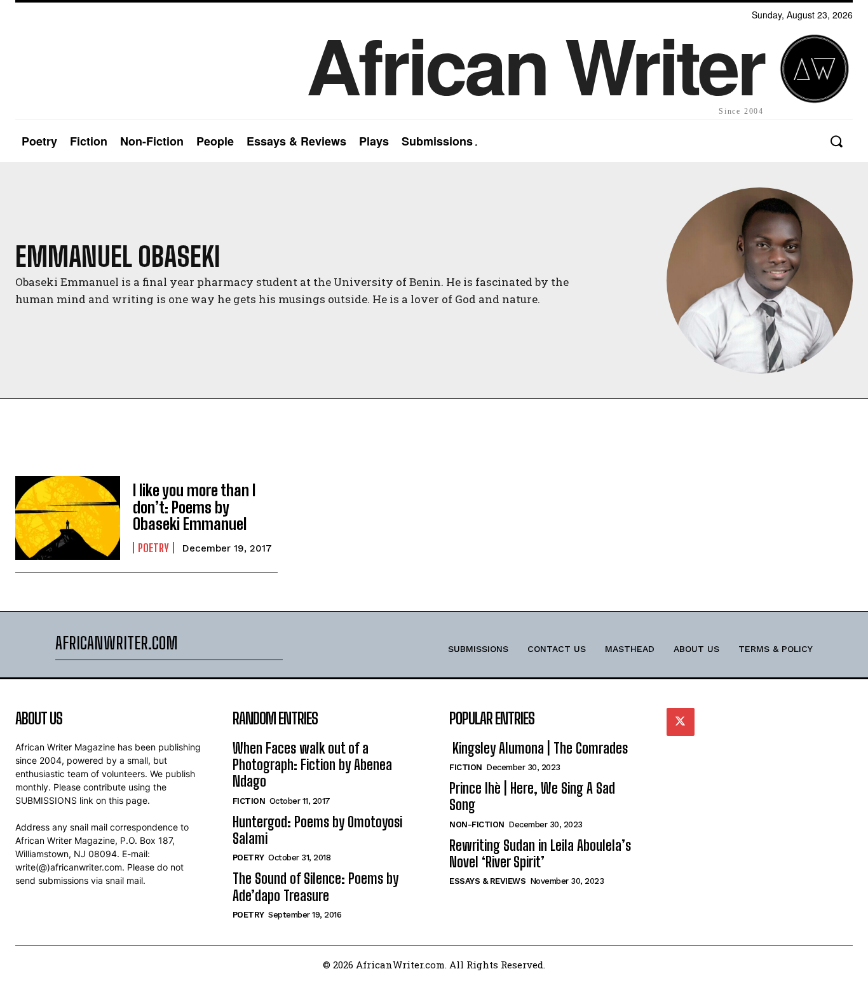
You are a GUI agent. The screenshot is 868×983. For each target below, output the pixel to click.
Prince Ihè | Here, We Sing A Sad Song (532, 796)
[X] (681, 722)
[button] (836, 141)
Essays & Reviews (487, 881)
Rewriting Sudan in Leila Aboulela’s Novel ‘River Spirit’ (540, 854)
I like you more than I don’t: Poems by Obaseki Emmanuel (194, 507)
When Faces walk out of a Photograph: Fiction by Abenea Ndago (312, 765)
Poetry (153, 547)
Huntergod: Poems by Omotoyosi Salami (317, 830)
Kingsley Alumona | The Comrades (538, 748)
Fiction (249, 801)
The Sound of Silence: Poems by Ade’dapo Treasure (315, 887)
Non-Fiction (477, 824)
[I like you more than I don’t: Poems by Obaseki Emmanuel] (67, 518)
